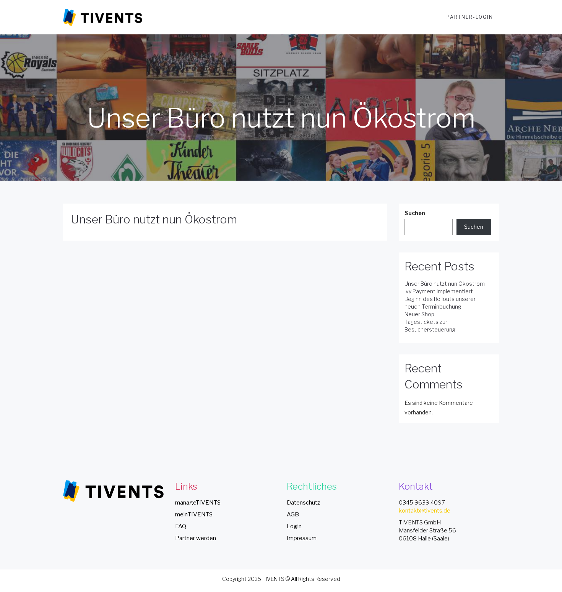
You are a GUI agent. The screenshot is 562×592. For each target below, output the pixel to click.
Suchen (414, 213)
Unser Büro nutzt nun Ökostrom (154, 219)
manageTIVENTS (198, 502)
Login (294, 526)
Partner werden (195, 538)
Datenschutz (303, 502)
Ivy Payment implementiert (438, 291)
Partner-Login (470, 17)
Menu (427, 17)
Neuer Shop (419, 314)
